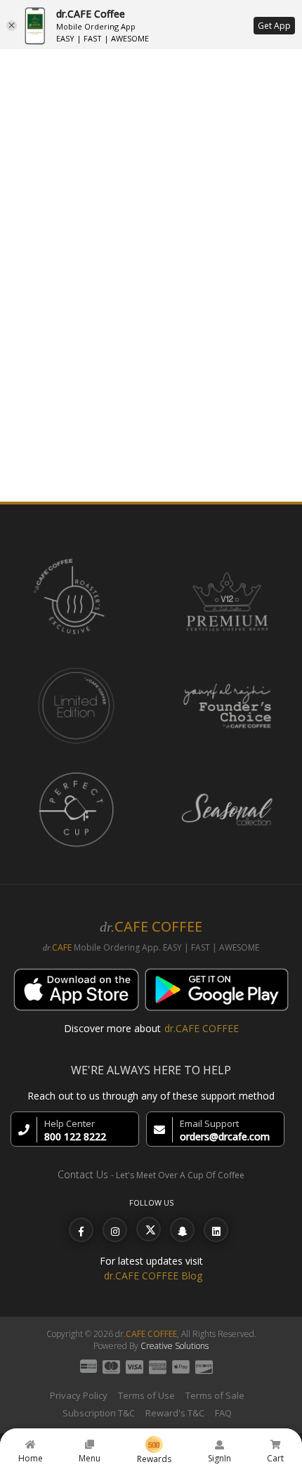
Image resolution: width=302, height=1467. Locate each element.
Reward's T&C (174, 1413)
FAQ (223, 1413)
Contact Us (83, 1174)
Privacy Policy (78, 1395)
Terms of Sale (214, 1395)
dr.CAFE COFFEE (201, 1028)
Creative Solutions (174, 1346)
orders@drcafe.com (225, 1136)
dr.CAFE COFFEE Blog (153, 1275)
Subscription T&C (99, 1413)
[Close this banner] (11, 25)
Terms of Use (146, 1395)
